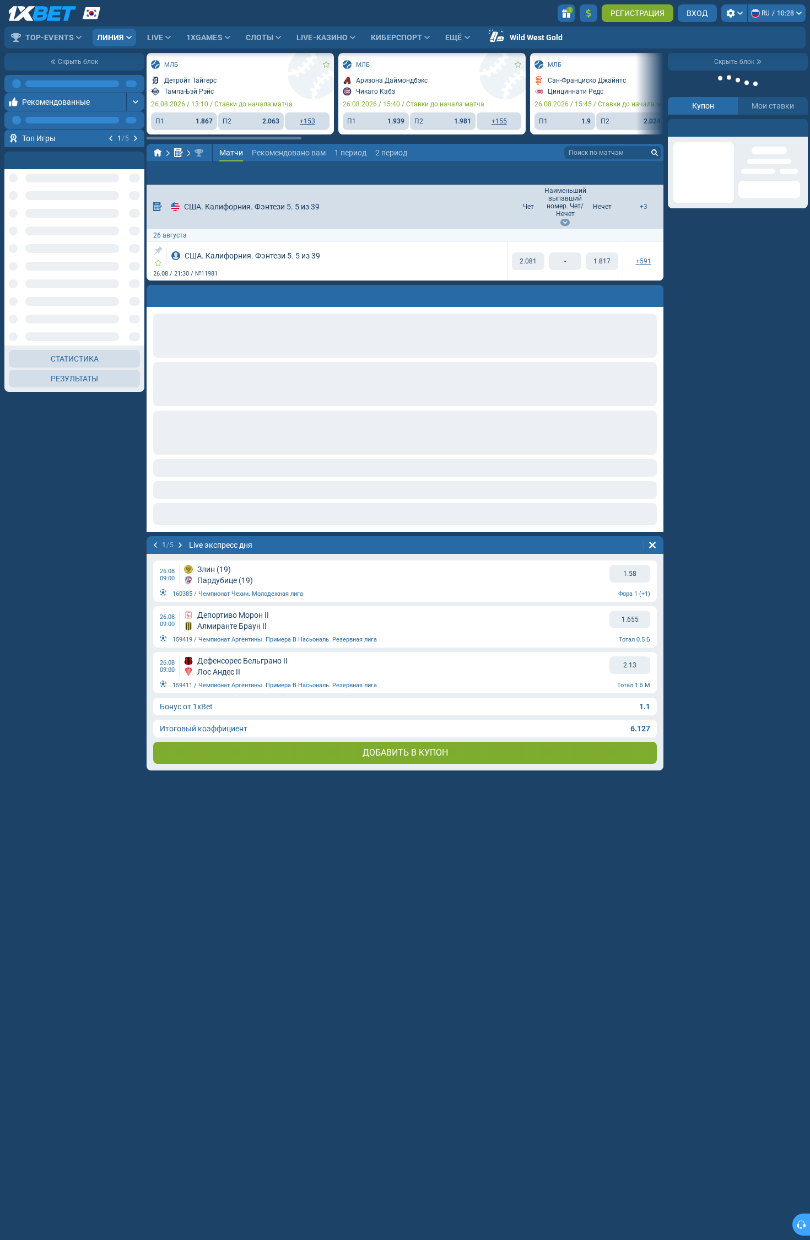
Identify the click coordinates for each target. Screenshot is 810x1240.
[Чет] (528, 261)
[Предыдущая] (110, 138)
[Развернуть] (135, 102)
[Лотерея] (178, 152)
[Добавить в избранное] (134, 155)
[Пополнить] (588, 13)
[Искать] (654, 152)
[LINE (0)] (157, 152)
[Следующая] (135, 138)
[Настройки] (734, 13)
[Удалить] (652, 545)
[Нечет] (602, 261)
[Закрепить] (158, 250)
